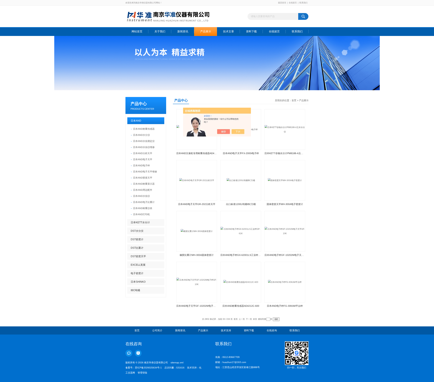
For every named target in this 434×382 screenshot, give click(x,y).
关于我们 (159, 31)
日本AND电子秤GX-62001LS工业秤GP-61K (240, 255)
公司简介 (157, 330)
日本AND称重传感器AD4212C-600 (240, 306)
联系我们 (303, 3)
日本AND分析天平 (142, 153)
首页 (294, 100)
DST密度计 (137, 239)
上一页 (242, 319)
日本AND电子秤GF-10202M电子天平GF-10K (284, 255)
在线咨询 (272, 330)
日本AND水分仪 (141, 135)
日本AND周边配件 (142, 190)
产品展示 (205, 31)
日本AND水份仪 (141, 196)
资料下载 (251, 31)
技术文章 (228, 31)
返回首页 (282, 3)
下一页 (249, 319)
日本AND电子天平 (142, 159)
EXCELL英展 (138, 264)
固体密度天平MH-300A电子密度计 (285, 204)
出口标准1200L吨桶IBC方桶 (241, 204)
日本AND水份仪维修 (144, 147)
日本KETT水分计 (140, 222)
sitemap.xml (177, 362)
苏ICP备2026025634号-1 (148, 367)
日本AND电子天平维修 (145, 171)
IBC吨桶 (135, 290)
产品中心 (139, 103)
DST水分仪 (137, 230)
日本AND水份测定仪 (144, 141)
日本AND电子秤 (141, 165)
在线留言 (293, 3)
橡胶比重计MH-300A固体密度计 (197, 255)
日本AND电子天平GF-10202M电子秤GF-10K (196, 306)
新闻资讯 (182, 31)
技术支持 (226, 330)
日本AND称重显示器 (144, 183)
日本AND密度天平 (142, 177)
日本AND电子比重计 (144, 202)
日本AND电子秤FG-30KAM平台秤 (285, 306)
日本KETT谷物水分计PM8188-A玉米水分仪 (284, 153)
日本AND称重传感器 (144, 129)
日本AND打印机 (141, 214)
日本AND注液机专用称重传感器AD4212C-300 (196, 153)
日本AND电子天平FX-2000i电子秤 (241, 153)
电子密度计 (137, 273)
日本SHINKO (138, 281)
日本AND (136, 120)
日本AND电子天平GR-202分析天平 (196, 204)
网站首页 (137, 31)
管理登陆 (142, 372)
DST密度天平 (138, 256)
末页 (255, 319)
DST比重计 (137, 247)
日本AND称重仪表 (142, 208)
